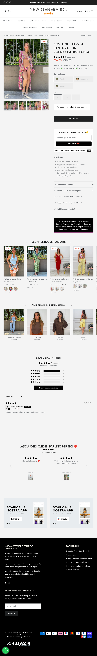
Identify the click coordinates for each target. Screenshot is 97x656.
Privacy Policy (71, 555)
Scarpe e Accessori (30, 27)
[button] (59, 57)
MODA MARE (20, 35)
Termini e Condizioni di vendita (78, 551)
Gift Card (60, 27)
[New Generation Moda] (48, 11)
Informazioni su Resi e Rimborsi (78, 566)
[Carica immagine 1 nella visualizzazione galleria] (26, 69)
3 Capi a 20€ (71, 21)
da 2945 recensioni (48, 452)
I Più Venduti (47, 27)
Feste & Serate (56, 21)
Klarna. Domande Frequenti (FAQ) (79, 558)
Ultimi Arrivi (7, 21)
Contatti (71, 27)
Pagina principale (9, 35)
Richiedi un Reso (72, 569)
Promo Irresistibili (87, 21)
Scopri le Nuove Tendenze (49, 241)
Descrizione (58, 157)
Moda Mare (21, 21)
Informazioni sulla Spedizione (77, 562)
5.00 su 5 (54, 363)
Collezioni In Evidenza (38, 21)
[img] (10, 403)
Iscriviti (11, 614)
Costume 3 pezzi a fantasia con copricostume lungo (43, 35)
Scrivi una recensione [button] (48, 387)
